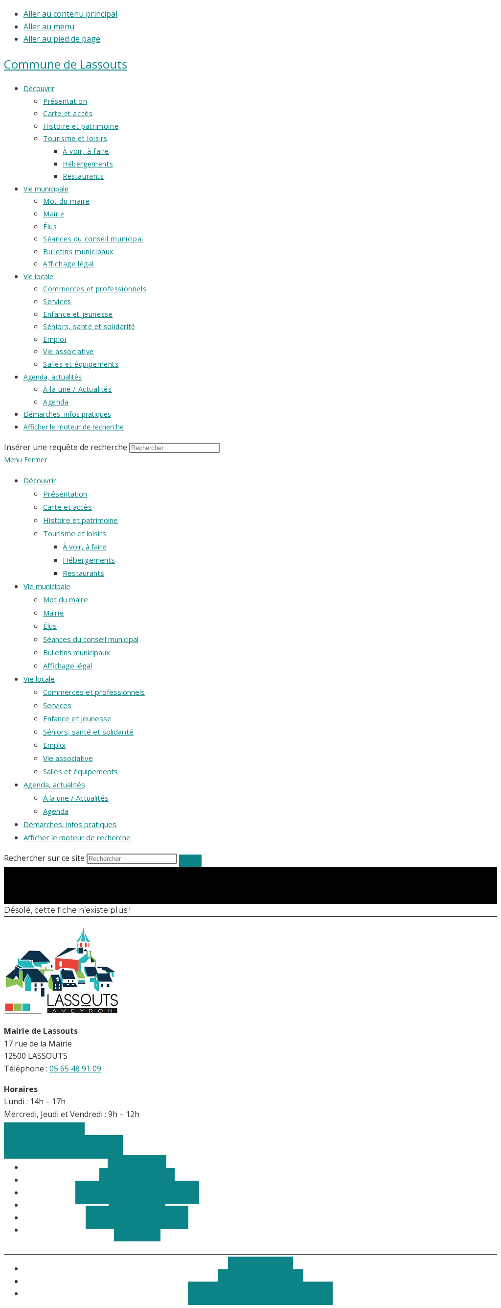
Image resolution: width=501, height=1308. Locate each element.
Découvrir (39, 480)
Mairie (53, 613)
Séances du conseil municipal (90, 639)
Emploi (54, 745)
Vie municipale (46, 586)
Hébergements (89, 560)
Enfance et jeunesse (77, 718)
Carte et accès (67, 507)
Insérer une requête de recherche (65, 447)
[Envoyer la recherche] (190, 861)
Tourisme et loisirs (74, 533)
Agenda (55, 811)
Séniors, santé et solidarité (88, 732)
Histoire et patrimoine (80, 520)
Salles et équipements (80, 771)
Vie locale (39, 679)
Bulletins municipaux (76, 652)
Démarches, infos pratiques (69, 824)
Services (57, 705)
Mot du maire (65, 599)
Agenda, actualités (54, 784)
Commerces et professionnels (94, 692)
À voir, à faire (85, 546)
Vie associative (68, 758)
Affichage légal (67, 665)
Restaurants (83, 573)
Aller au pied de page (61, 38)
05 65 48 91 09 (75, 1068)
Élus (50, 626)
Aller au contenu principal (70, 13)
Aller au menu (48, 26)
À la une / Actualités (76, 798)
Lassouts (65, 64)
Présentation (65, 494)
